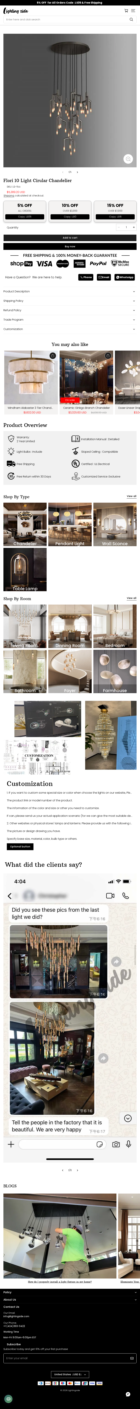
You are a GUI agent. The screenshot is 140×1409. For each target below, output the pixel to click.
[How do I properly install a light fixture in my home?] (59, 1236)
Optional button (20, 846)
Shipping (9, 195)
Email (105, 277)
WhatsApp (126, 277)
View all (131, 496)
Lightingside (74, 1390)
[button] (133, 10)
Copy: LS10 (70, 216)
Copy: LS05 (24, 216)
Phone (87, 277)
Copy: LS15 (115, 216)
